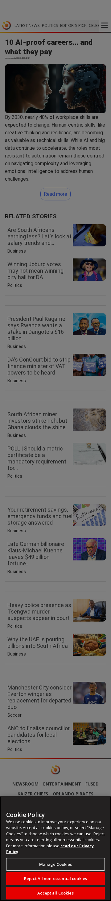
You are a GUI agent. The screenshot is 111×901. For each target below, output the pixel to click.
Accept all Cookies (55, 893)
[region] (55, 848)
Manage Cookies (55, 864)
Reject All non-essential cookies (55, 878)
